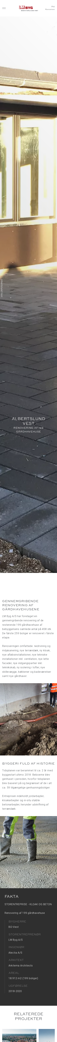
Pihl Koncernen (50, 8)
